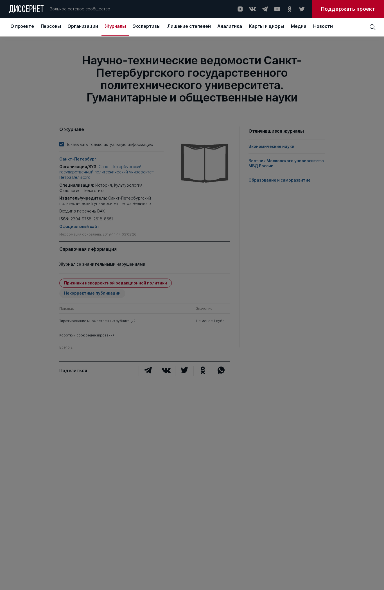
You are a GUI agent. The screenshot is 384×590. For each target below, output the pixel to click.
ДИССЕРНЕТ (26, 10)
